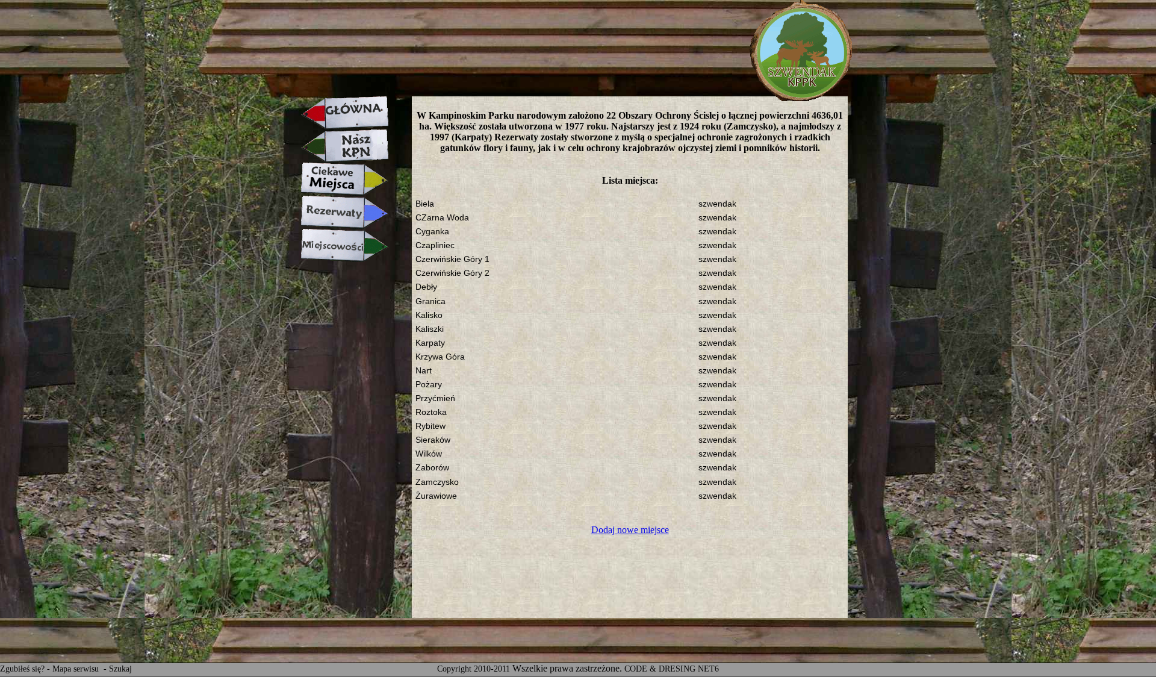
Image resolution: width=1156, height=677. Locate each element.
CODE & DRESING (659, 668)
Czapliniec (435, 245)
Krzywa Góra (440, 356)
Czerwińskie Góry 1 (452, 259)
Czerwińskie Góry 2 (452, 273)
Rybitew (430, 426)
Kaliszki (429, 329)
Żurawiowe (436, 496)
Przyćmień (435, 398)
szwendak (717, 203)
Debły (426, 287)
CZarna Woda (442, 217)
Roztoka (431, 412)
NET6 (708, 668)
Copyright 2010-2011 (473, 668)
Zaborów (432, 467)
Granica (430, 301)
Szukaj (120, 668)
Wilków (428, 453)
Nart (423, 370)
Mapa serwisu (76, 668)
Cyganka (432, 231)
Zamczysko (437, 482)
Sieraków (432, 440)
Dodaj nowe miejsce (630, 530)
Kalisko (429, 315)
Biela (424, 203)
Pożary (428, 384)
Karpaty (430, 343)
